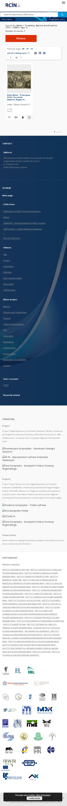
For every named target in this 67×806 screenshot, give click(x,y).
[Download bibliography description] (15, 117)
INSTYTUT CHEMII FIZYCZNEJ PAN (38, 593)
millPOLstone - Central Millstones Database (22, 229)
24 (23, 48)
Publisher (7, 272)
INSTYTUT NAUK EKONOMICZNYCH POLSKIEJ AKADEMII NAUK (33, 641)
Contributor (8, 266)
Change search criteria (56, 19)
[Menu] (63, 2)
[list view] (44, 53)
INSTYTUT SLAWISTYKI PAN (14, 624)
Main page (7, 195)
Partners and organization (15, 312)
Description (8, 284)
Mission (6, 306)
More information (43, 795)
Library (6, 217)
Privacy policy (9, 353)
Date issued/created (12, 278)
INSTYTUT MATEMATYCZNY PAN (15, 569)
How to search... (8, 19)
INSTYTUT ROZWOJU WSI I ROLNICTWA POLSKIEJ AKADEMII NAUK (29, 645)
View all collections (11, 238)
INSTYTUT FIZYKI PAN (42, 652)
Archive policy (9, 348)
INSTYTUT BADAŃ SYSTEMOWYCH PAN (33, 576)
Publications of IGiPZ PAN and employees (22, 211)
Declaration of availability (14, 359)
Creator (6, 260)
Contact (6, 365)
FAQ (5, 330)
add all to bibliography (16, 53)
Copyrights (8, 336)
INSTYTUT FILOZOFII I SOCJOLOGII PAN (24, 600)
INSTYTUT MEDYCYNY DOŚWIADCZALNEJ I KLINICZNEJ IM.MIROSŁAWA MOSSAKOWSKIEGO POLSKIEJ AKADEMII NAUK (29, 614)
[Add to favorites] (8, 117)
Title (5, 254)
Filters (21, 38)
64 (32, 48)
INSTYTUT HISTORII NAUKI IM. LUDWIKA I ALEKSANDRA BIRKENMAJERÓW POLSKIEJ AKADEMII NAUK (31, 638)
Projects (7, 318)
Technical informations (13, 324)
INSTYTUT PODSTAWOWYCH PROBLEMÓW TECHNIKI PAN (40, 621)
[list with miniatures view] (39, 53)
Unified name (9, 290)
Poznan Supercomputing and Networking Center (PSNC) (35, 801)
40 (27, 48)
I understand (34, 798)
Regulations (8, 342)
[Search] (62, 14)
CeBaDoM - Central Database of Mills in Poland (24, 223)
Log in (6, 385)
